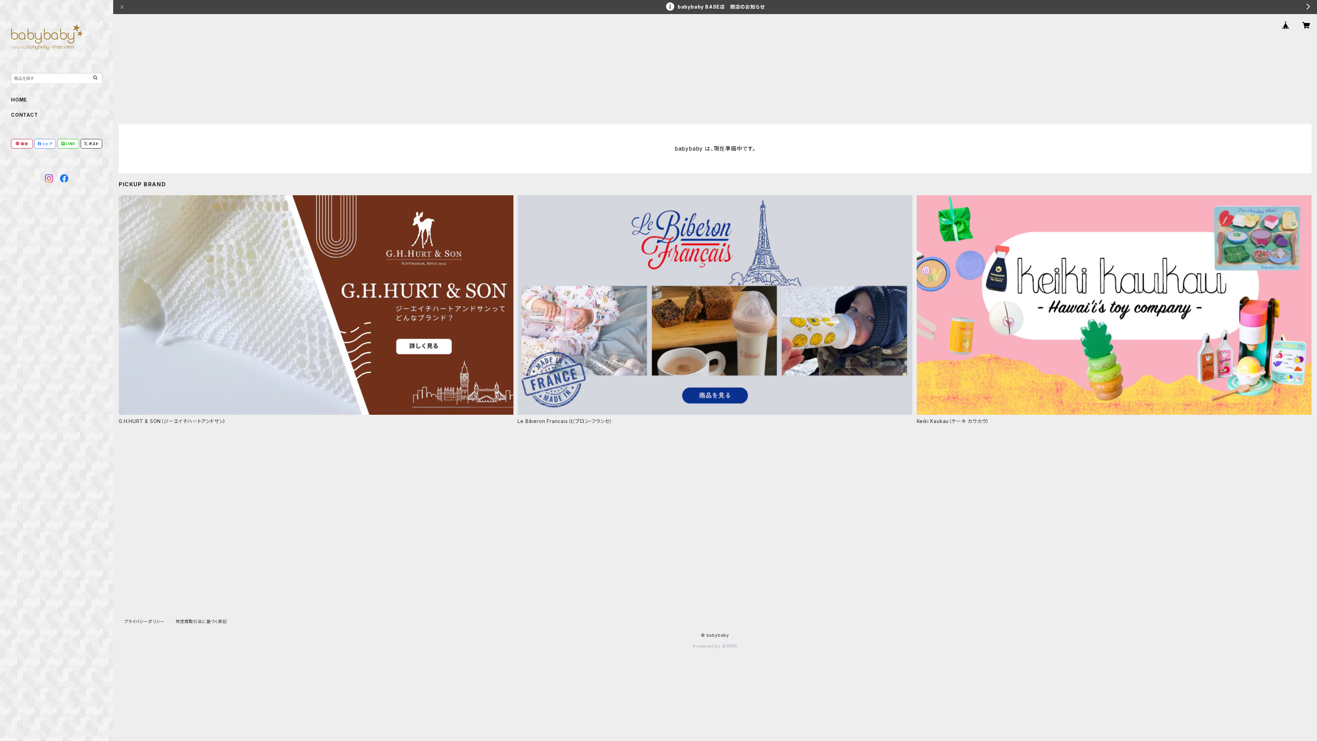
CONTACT (24, 115)
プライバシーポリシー (144, 621)
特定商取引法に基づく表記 (201, 621)
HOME (19, 100)
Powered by (707, 646)
